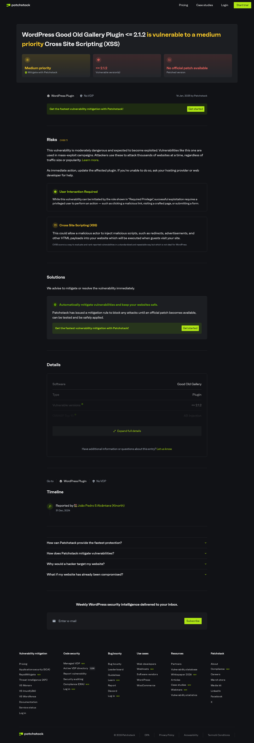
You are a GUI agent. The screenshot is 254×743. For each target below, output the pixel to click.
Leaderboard (116, 669)
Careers (216, 674)
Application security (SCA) (35, 669)
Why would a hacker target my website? (76, 564)
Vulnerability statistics (184, 695)
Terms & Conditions (219, 735)
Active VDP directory (79, 668)
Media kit (216, 685)
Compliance (220, 669)
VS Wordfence (28, 696)
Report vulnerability (75, 673)
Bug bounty (115, 664)
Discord (113, 691)
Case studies (204, 5)
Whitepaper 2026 (183, 674)
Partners (176, 664)
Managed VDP (74, 663)
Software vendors (147, 674)
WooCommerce (146, 685)
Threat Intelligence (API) (33, 679)
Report (112, 685)
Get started (196, 109)
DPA (147, 735)
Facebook (217, 696)
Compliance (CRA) (76, 684)
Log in (23, 713)
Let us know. (164, 449)
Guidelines (114, 675)
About (215, 664)
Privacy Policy (166, 735)
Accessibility (191, 735)
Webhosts (145, 669)
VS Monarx (25, 685)
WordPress (144, 679)
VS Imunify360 (28, 691)
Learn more (90, 160)
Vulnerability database (184, 669)
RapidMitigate (30, 674)
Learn (114, 680)
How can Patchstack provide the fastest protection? (84, 543)
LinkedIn (216, 691)
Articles (176, 679)
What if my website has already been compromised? (85, 574)
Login (224, 5)
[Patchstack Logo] (18, 5)
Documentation (28, 702)
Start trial (242, 5)
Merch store (218, 679)
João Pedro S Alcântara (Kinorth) (101, 506)
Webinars (179, 689)
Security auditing (73, 679)
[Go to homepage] (31, 735)
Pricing (183, 5)
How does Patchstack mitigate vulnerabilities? (80, 553)
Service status (28, 707)
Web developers (147, 664)
